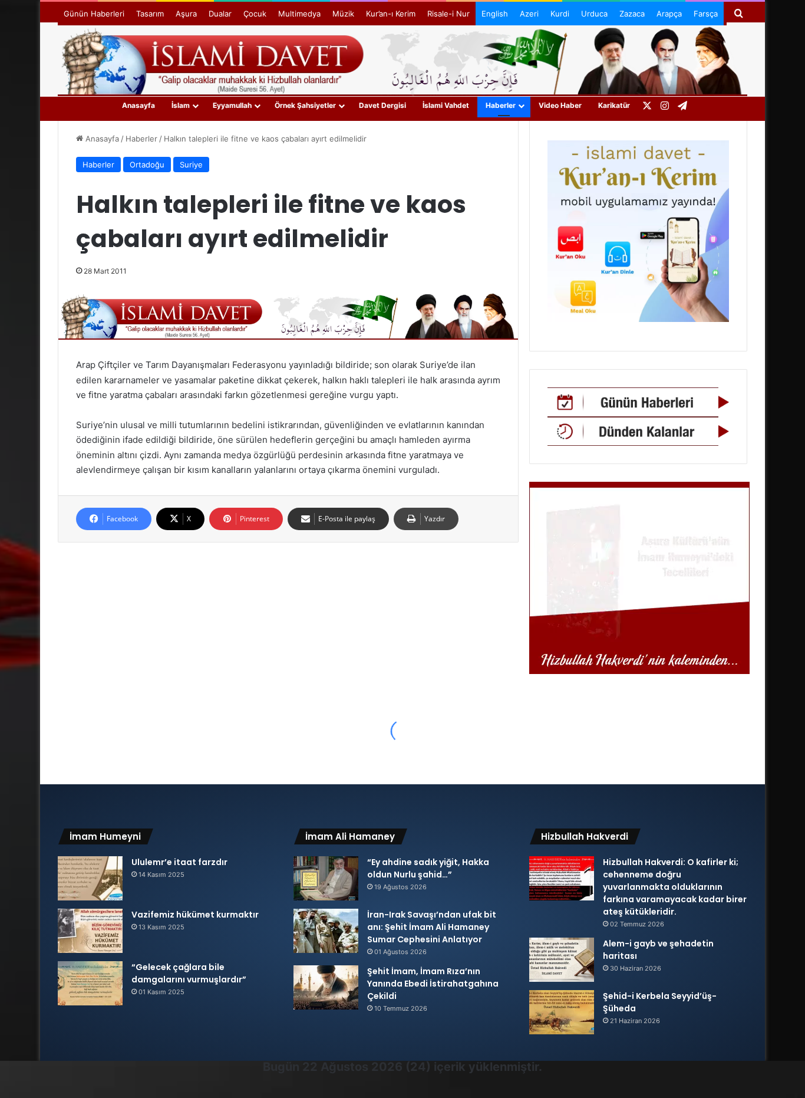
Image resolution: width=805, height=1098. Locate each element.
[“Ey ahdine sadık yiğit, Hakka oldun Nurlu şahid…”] (325, 878)
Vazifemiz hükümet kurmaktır (195, 915)
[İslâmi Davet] (402, 59)
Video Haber (560, 105)
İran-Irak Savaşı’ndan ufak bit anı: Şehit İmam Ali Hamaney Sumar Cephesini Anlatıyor (431, 927)
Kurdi (559, 13)
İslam (180, 105)
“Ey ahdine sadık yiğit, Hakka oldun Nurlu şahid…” (428, 868)
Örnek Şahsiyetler (305, 105)
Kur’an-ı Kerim (390, 13)
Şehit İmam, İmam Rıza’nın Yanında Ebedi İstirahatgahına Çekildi (433, 983)
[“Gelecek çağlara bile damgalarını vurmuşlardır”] (90, 983)
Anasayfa (138, 105)
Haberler (501, 105)
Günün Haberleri (94, 13)
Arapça (669, 13)
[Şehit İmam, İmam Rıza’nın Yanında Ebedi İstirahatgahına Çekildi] (325, 987)
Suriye (191, 164)
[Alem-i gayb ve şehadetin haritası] (561, 960)
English (494, 13)
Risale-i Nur (448, 13)
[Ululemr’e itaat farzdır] (90, 878)
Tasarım (150, 13)
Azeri (529, 13)
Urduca (594, 13)
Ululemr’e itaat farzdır (179, 862)
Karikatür (614, 105)
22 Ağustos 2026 (352, 1067)
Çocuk (254, 13)
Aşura (186, 13)
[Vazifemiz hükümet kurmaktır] (90, 931)
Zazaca (632, 13)
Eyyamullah (232, 105)
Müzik (343, 13)
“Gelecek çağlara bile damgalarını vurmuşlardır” (188, 973)
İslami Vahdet (446, 105)
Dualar (220, 13)
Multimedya (299, 13)
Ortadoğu (147, 164)
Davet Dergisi (382, 105)
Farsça (706, 13)
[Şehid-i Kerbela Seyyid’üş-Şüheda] (561, 1012)
